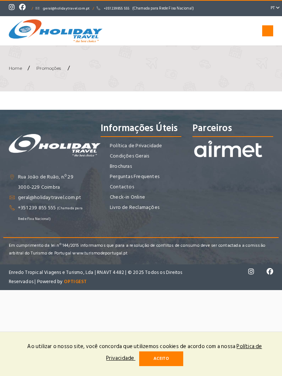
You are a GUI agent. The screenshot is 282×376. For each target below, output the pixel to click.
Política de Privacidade (136, 145)
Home (15, 68)
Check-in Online (127, 197)
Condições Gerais (129, 156)
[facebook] (24, 8)
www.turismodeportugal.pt (99, 253)
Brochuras (121, 166)
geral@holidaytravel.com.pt (66, 8)
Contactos (122, 186)
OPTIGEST (75, 282)
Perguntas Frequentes (134, 176)
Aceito (161, 358)
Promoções (48, 68)
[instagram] (13, 8)
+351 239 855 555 (149, 8)
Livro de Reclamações (134, 207)
